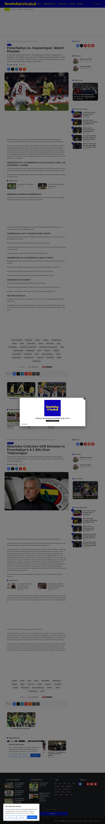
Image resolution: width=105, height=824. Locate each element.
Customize (11, 817)
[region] (21, 812)
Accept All (32, 817)
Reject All (21, 817)
